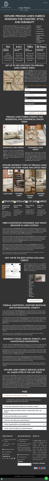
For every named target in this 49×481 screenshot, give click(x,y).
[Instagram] (9, 458)
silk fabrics (33, 386)
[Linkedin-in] (7, 458)
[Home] (21, 10)
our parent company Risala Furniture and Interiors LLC (19, 57)
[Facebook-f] (3, 458)
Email (26, 98)
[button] (24, 395)
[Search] (30, 464)
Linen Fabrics (25, 10)
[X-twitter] (5, 458)
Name (26, 87)
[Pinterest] (12, 458)
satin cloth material (13, 386)
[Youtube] (14, 458)
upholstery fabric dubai (10, 384)
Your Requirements (29, 103)
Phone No (27, 92)
